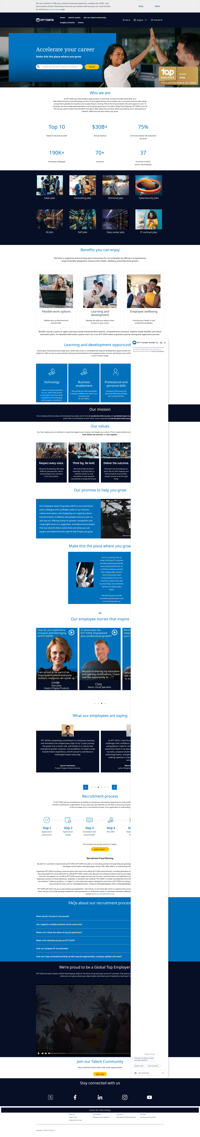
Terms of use (73, 1117)
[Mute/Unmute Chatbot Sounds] (160, 342)
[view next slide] (114, 787)
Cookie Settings (54, 9)
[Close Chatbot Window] (164, 342)
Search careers (74, 17)
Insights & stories (67, 22)
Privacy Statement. (157, 351)
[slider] (94, 1053)
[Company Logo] (44, 20)
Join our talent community (95, 17)
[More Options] (135, 1073)
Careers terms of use (75, 1120)
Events (81, 22)
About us (72, 1114)
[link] (49, 187)
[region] (149, 707)
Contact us (120, 1114)
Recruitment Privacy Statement (126, 1117)
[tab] (98, 703)
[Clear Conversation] (156, 342)
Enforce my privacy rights (148, 1117)
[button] (126, 20)
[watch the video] (56, 633)
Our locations (97, 1114)
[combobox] (59, 66)
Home (62, 17)
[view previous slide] (85, 787)
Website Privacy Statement (101, 1117)
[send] (163, 1073)
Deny (141, 6)
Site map (143, 1114)
